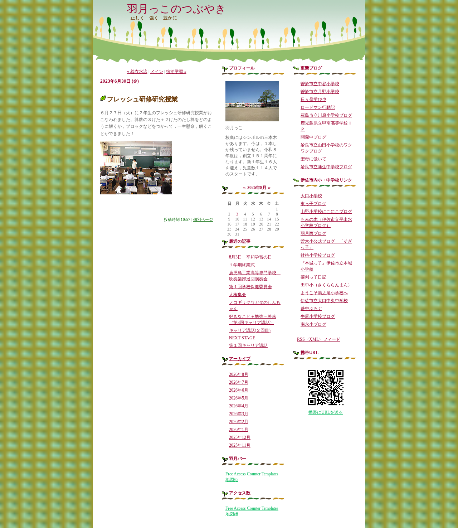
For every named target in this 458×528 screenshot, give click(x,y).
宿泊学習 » (176, 71)
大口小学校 (311, 195)
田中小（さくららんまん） (326, 284)
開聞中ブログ (313, 137)
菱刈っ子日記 (313, 277)
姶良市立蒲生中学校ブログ (326, 166)
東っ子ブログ (313, 203)
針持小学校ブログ (318, 255)
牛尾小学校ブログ (318, 316)
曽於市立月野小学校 (320, 91)
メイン (156, 71)
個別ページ (203, 219)
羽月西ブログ (313, 233)
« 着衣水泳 (137, 71)
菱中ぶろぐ (311, 308)
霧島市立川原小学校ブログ (326, 115)
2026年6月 (238, 390)
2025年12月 (239, 437)
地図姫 (231, 479)
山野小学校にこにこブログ (326, 211)
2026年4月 (238, 405)
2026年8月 (238, 374)
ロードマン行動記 (318, 107)
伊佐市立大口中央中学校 (324, 300)
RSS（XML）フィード (318, 339)
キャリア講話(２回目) (250, 330)
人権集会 (237, 294)
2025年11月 (239, 445)
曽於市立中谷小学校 (320, 83)
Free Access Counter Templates (251, 473)
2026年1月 (238, 429)
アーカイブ (239, 358)
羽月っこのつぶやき (176, 9)
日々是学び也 (313, 99)
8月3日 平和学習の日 (250, 257)
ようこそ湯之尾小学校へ (324, 292)
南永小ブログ (313, 324)
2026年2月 (238, 421)
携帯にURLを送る (325, 412)
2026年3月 (238, 413)
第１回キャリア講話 (248, 345)
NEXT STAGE (242, 337)
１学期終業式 (242, 264)
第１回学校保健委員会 (250, 286)
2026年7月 (238, 382)
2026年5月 (238, 398)
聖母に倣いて (313, 158)
